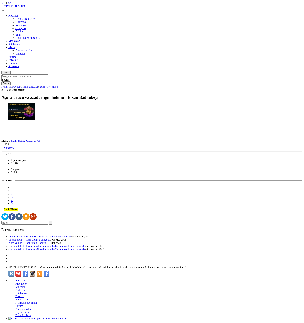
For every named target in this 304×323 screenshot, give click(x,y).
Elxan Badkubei (20, 140)
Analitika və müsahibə (27, 37)
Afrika (19, 31)
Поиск (6, 72)
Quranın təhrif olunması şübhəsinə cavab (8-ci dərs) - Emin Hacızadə (46, 245)
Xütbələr (20, 289)
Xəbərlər (13, 15)
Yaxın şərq (21, 25)
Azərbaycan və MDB (27, 18)
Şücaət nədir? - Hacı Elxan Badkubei (29, 239)
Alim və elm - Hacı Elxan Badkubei (28, 242)
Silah (18, 34)
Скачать (9, 147)
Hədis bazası (22, 299)
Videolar (20, 53)
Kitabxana (14, 44)
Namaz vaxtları (23, 309)
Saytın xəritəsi (23, 312)
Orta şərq (20, 28)
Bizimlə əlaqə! (23, 315)
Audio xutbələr (23, 50)
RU (3, 2)
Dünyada (20, 21)
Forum (12, 56)
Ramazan (13, 66)
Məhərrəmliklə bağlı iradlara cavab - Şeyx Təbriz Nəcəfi (39, 236)
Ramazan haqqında (26, 302)
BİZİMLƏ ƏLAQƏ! (13, 6)
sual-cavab (34, 140)
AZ (9, 2)
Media (11, 47)
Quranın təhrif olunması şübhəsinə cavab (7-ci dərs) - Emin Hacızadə (46, 249)
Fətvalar (12, 59)
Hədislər (13, 63)
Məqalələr (14, 40)
